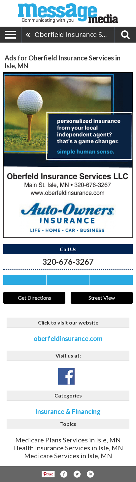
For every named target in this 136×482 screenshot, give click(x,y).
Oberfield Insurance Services (75, 34)
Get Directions (34, 297)
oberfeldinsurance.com (68, 338)
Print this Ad (67, 279)
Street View (101, 297)
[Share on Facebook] (63, 474)
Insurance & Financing (68, 411)
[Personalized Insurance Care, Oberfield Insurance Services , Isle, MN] (68, 155)
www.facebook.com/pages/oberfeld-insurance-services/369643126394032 (66, 376)
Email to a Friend (111, 279)
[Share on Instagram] (90, 474)
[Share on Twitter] (77, 474)
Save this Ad (25, 279)
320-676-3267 (68, 261)
